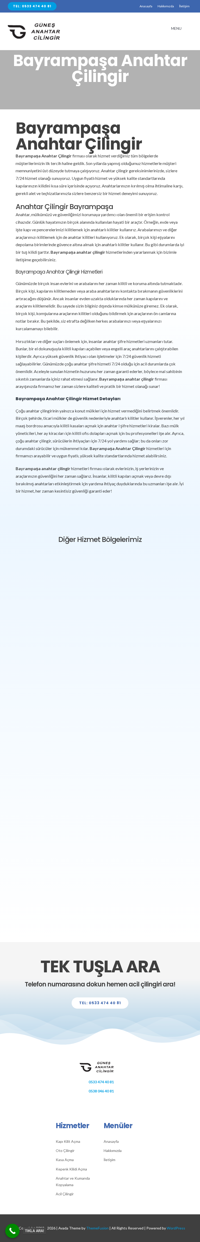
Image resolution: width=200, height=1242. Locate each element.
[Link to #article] (99, 96)
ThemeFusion (97, 1228)
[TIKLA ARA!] (12, 1231)
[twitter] (91, 1102)
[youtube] (116, 1102)
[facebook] (83, 1102)
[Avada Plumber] (39, 24)
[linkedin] (108, 1102)
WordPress (176, 1228)
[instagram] (99, 1102)
